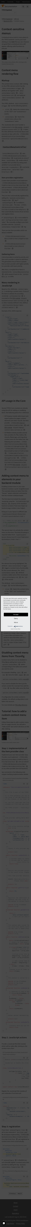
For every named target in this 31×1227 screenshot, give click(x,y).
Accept (16, 614)
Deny (16, 618)
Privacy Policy (17, 628)
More (16, 622)
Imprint (12, 628)
